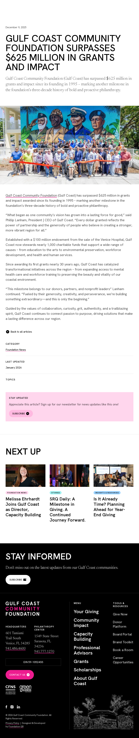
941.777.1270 (44, 651)
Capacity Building (83, 636)
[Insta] (12, 707)
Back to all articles (21, 331)
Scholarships (87, 670)
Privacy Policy (12, 723)
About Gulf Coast (85, 681)
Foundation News (16, 349)
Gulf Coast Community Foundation (31, 195)
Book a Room (123, 650)
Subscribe (18, 413)
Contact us (17, 674)
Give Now (120, 614)
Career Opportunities (123, 660)
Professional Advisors (87, 650)
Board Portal (122, 634)
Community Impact (86, 622)
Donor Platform (119, 624)
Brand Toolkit (123, 642)
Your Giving (86, 611)
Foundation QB (16, 726)
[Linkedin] (18, 707)
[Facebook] (6, 707)
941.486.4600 (16, 648)
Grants (81, 661)
